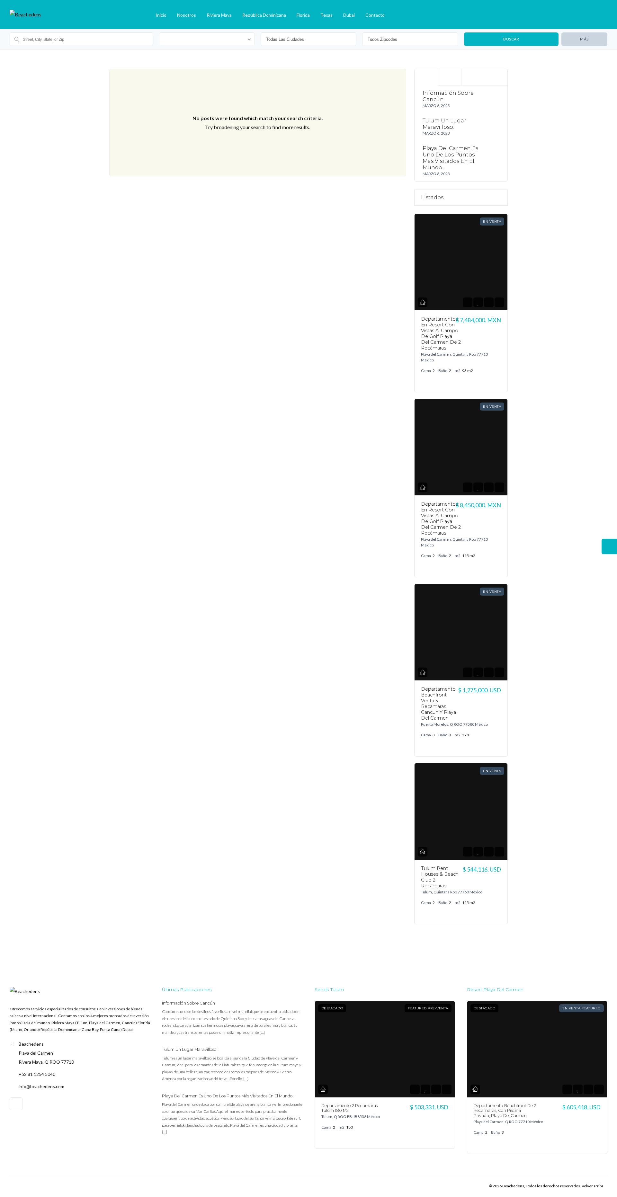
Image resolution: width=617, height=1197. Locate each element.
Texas (326, 15)
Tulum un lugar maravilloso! (444, 124)
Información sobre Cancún (188, 1003)
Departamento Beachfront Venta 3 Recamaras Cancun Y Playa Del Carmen (438, 703)
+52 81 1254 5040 (37, 1074)
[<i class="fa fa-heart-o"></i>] (478, 302)
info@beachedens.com (41, 1086)
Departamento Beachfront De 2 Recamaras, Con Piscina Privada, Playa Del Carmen (505, 1110)
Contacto (375, 15)
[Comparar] (489, 302)
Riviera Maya (219, 15)
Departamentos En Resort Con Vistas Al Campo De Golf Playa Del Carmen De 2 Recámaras (441, 333)
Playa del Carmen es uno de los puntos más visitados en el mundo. (450, 158)
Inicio (161, 15)
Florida (303, 15)
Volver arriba (593, 1186)
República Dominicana (264, 15)
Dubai (349, 15)
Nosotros (186, 15)
